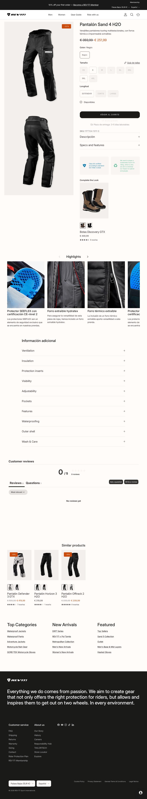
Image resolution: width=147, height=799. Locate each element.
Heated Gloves (104, 652)
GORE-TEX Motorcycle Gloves (21, 652)
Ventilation (28, 350)
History (37, 735)
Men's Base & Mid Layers (109, 647)
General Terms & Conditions (115, 781)
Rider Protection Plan (18, 756)
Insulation (28, 360)
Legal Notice (133, 781)
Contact (12, 752)
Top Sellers (102, 631)
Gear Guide (76, 14)
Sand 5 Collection (105, 636)
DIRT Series (57, 631)
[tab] (33, 483)
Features (27, 411)
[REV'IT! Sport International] (16, 14)
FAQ (11, 731)
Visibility (27, 381)
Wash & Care (29, 441)
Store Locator (40, 752)
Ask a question (116, 482)
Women (61, 14)
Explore (37, 756)
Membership (135, 2)
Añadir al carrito (109, 115)
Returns (12, 739)
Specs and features (92, 145)
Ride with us (92, 14)
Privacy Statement (94, 781)
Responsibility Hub (43, 743)
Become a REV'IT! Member (86, 5)
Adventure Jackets (16, 641)
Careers (38, 739)
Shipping (13, 735)
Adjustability (29, 391)
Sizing (11, 748)
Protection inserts (32, 370)
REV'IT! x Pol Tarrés (61, 636)
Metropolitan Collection (63, 641)
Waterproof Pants (15, 636)
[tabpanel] (73, 510)
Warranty (13, 743)
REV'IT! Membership (18, 760)
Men (50, 14)
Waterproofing (30, 421)
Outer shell (28, 431)
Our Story (38, 731)
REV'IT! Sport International (25, 791)
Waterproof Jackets (16, 631)
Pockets (27, 401)
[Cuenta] (125, 14)
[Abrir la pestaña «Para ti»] (140, 792)
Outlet (100, 641)
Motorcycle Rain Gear (17, 647)
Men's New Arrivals (61, 647)
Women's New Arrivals (63, 652)
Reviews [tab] (17, 483)
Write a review (131, 482)
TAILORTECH (40, 748)
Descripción (87, 136)
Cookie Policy (79, 781)
